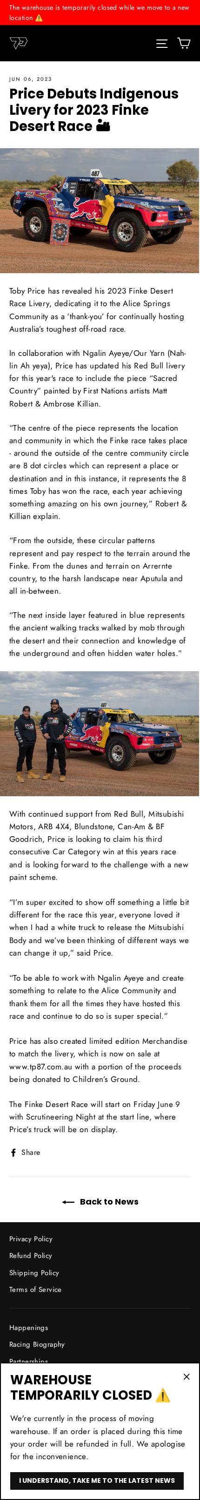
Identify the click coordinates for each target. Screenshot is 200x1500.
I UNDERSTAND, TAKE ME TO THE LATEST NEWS (97, 1480)
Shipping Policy (34, 1273)
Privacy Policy (31, 1239)
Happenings (28, 1328)
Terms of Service (35, 1289)
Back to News (108, 1201)
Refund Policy (31, 1256)
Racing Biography (37, 1344)
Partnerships (28, 1361)
